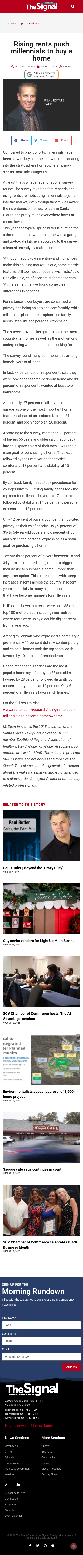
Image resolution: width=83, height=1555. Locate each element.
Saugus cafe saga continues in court (32, 1169)
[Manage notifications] (73, 1546)
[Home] (5, 23)
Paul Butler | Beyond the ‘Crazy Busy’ (33, 868)
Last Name (9, 1333)
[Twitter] (37, 1545)
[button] (10, 6)
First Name (9, 1318)
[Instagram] (45, 1545)
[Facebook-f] (30, 1545)
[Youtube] (53, 1545)
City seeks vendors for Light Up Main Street (38, 941)
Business (34, 23)
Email (5, 1349)
